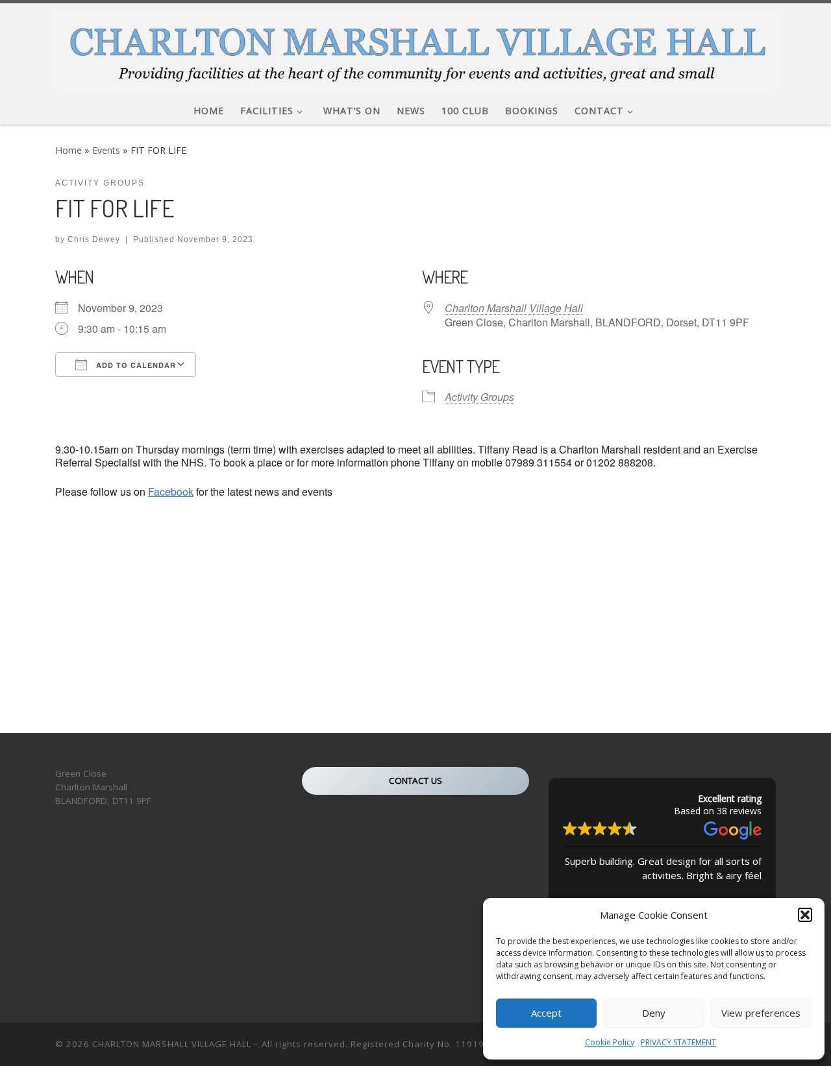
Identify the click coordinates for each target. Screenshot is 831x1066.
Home (68, 150)
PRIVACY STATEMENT (678, 1042)
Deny (653, 1012)
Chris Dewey (94, 239)
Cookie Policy (609, 1042)
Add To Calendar (134, 365)
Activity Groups (479, 396)
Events (106, 150)
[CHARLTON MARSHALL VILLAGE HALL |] (415, 46)
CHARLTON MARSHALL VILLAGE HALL (171, 1044)
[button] (805, 914)
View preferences (760, 1012)
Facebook (170, 491)
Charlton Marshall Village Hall (514, 307)
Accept (546, 1012)
